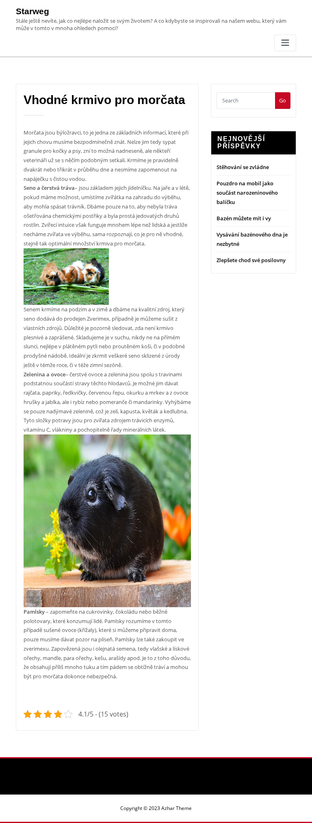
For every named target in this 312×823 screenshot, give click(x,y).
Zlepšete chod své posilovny (251, 260)
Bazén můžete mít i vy (244, 218)
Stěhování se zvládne (243, 167)
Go (282, 100)
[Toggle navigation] (285, 43)
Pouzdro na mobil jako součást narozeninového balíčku (247, 193)
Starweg (32, 11)
